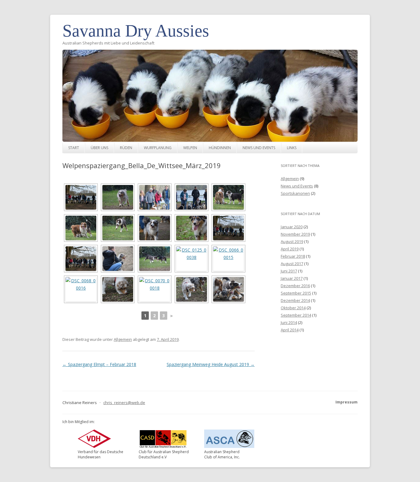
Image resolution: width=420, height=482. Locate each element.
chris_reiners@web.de (124, 402)
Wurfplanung (158, 147)
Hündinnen (220, 147)
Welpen (190, 147)
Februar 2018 (293, 256)
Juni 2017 (289, 271)
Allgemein (123, 339)
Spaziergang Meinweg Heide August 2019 (211, 364)
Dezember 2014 (295, 300)
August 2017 (292, 263)
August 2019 (292, 241)
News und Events (259, 147)
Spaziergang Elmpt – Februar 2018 (99, 364)
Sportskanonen (295, 193)
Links (291, 147)
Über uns (99, 147)
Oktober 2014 (293, 307)
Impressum (346, 402)
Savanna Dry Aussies (135, 30)
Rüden (126, 147)
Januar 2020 (292, 226)
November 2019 (295, 234)
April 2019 (290, 249)
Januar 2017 (292, 278)
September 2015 (296, 293)
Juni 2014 (289, 322)
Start (73, 147)
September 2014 (296, 315)
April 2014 (290, 330)
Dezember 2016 (295, 285)
